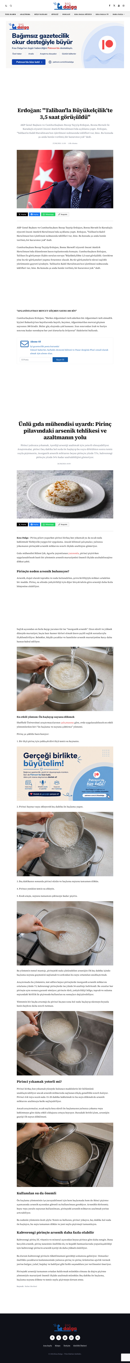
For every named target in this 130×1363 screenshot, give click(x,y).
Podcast (66, 14)
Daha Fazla (119, 14)
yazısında (73, 553)
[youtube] (118, 5)
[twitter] (114, 5)
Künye (58, 1345)
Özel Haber (10, 14)
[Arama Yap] (11, 6)
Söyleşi (54, 14)
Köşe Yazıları (40, 14)
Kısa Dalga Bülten (83, 14)
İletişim (67, 1345)
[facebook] (109, 5)
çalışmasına (67, 722)
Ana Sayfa (47, 1345)
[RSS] (77, 1337)
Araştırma (25, 14)
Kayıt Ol (60, 359)
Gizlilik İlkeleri (80, 1345)
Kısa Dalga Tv (102, 14)
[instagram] (123, 5)
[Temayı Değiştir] (6, 5)
